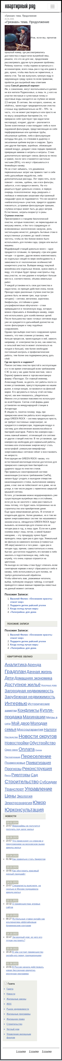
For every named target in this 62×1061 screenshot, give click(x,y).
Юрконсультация (24, 809)
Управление (38, 789)
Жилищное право (16, 1019)
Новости (10, 816)
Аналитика (16, 664)
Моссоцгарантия (30, 729)
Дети (9, 678)
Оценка (38, 750)
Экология (24, 796)
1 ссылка (21, 1051)
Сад (34, 775)
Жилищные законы (16, 999)
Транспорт (14, 789)
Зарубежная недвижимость (30, 697)
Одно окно (11, 749)
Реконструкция (37, 768)
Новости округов (38, 736)
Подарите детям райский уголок (28, 605)
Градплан (15, 671)
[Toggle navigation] (52, 6)
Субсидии (48, 782)
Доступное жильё (22, 684)
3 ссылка (46, 1051)
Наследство (11, 737)
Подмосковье (15, 763)
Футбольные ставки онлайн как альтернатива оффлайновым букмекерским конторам (25, 922)
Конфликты (28, 710)
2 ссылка (34, 1051)
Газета (10, 989)
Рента (8, 775)
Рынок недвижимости (18, 1009)
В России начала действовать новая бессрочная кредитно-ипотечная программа (25, 970)
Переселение (36, 756)
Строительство (22, 781)
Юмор (39, 802)
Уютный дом (13, 1029)
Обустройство (42, 743)
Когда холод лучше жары (24, 608)
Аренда (34, 664)
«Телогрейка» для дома (23, 612)
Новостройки (17, 743)
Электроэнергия (18, 803)
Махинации (34, 717)
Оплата (27, 749)
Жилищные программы (18, 1014)
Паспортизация (12, 757)
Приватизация (38, 763)
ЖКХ (9, 1004)
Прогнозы (13, 769)
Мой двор (20, 723)
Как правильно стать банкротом (28, 859)
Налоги (50, 729)
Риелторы (20, 774)
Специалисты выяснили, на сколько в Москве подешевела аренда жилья (23, 889)
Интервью (16, 703)
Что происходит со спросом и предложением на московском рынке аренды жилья (25, 844)
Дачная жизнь (39, 671)
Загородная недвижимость (29, 691)
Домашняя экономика (33, 678)
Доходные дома (49, 685)
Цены (10, 795)
